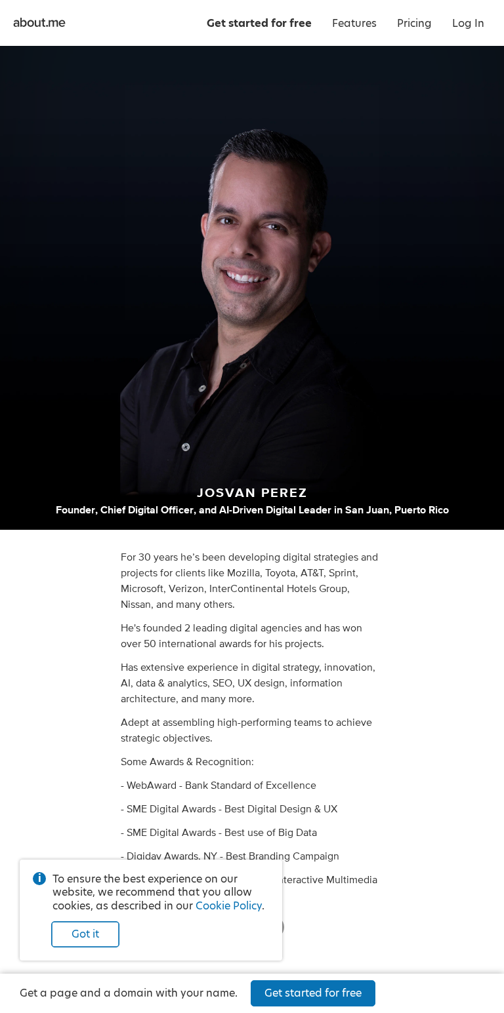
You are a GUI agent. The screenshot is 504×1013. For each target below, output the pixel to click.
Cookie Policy (229, 905)
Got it (85, 934)
